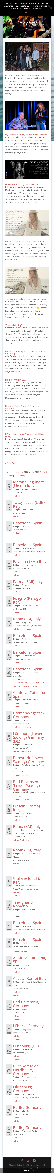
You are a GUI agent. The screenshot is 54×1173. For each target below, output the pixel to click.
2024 (27, 475)
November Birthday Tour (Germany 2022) (25, 184)
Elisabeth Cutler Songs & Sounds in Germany (22, 407)
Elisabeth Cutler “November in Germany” (25, 241)
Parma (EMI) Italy (28, 581)
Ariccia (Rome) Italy (30, 978)
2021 (16, 475)
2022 (22, 475)
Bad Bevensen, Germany (26, 1003)
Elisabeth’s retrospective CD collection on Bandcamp (25, 352)
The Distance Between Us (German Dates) (25, 299)
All (8, 472)
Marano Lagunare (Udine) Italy (28, 483)
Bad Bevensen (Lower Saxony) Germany (26, 785)
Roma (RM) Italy (27, 618)
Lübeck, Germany (28, 1025)
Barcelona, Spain (27, 522)
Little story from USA (15, 379)
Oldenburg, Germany (23, 1088)
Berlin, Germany (27, 1107)
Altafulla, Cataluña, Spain (29, 694)
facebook (16, 951)
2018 (39, 472)
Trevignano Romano (23, 904)
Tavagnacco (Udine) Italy (30, 504)
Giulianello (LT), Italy (26, 880)
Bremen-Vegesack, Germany (29, 714)
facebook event (19, 775)
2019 (45, 472)
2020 (11, 475)
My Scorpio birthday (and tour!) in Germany (26, 134)
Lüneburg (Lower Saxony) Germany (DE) (28, 737)
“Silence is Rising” (13, 325)
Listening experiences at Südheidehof (23, 75)
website (16, 516)
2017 (34, 472)
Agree (27, 12)
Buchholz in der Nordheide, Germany (26, 1069)
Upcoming (15, 472)
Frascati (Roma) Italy (26, 807)
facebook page (19, 496)
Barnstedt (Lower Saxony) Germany (28, 759)
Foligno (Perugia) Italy (27, 600)
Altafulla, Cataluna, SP (29, 959)
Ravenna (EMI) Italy (29, 561)
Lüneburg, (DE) (26, 1045)
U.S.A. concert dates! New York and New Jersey (24, 435)
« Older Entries (11, 463)
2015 (23, 472)
